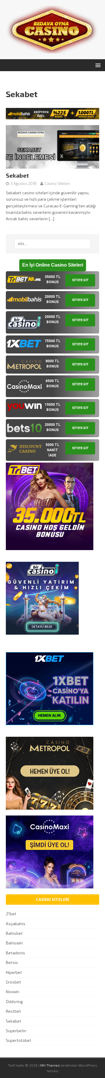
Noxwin (12, 991)
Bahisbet (14, 933)
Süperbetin (16, 1030)
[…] (51, 218)
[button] (97, 65)
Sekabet (17, 175)
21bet (11, 913)
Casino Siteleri (57, 183)
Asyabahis (15, 923)
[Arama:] (52, 244)
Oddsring (14, 1001)
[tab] (52, 280)
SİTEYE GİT (80, 280)
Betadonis (15, 952)
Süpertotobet (18, 1040)
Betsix (12, 962)
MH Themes (50, 1065)
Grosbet (13, 981)
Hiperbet (14, 972)
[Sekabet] (52, 165)
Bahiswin (14, 942)
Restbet (13, 1011)
